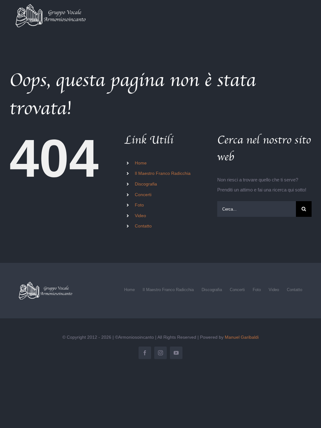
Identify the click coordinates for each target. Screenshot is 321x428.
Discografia (146, 183)
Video (140, 215)
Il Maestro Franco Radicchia (163, 173)
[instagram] (160, 353)
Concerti (143, 194)
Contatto (143, 225)
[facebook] (145, 353)
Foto (139, 204)
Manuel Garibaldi (242, 337)
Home (141, 162)
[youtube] (176, 353)
